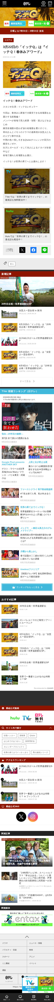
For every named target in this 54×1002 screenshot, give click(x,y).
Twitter (21, 817)
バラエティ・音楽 (9, 950)
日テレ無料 (39, 718)
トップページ (9, 981)
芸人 (12, 264)
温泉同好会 (30, 741)
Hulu (39, 93)
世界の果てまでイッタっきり (16, 752)
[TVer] (15, 23)
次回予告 (8, 40)
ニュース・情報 (35, 943)
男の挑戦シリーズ (40, 752)
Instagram (33, 817)
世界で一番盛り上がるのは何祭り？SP (35, 677)
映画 (31, 950)
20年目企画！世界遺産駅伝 (33, 606)
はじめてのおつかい (12, 741)
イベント (32, 963)
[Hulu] (39, 23)
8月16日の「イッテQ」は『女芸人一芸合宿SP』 (35, 635)
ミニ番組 (5, 963)
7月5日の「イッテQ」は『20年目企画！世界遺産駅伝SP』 (35, 649)
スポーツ (5, 957)
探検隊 (22, 735)
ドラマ (5, 943)
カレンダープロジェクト (14, 747)
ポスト (22, 250)
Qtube (32, 735)
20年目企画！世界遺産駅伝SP (34, 662)
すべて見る (26, 381)
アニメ (32, 957)
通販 (4, 970)
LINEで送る (45, 250)
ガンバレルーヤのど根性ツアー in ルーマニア (35, 621)
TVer (14, 93)
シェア (33, 250)
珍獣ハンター (9, 735)
